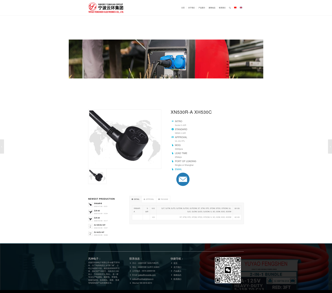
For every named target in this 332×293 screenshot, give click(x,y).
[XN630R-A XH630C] (330, 146)
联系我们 (177, 278)
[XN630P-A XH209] (2, 146)
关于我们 (177, 267)
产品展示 (177, 270)
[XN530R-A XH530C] (124, 139)
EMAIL (178, 169)
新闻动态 (177, 274)
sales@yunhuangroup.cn (142, 278)
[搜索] (229, 7)
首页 (175, 262)
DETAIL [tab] (136, 199)
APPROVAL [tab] (150, 199)
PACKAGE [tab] (164, 199)
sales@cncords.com (147, 274)
